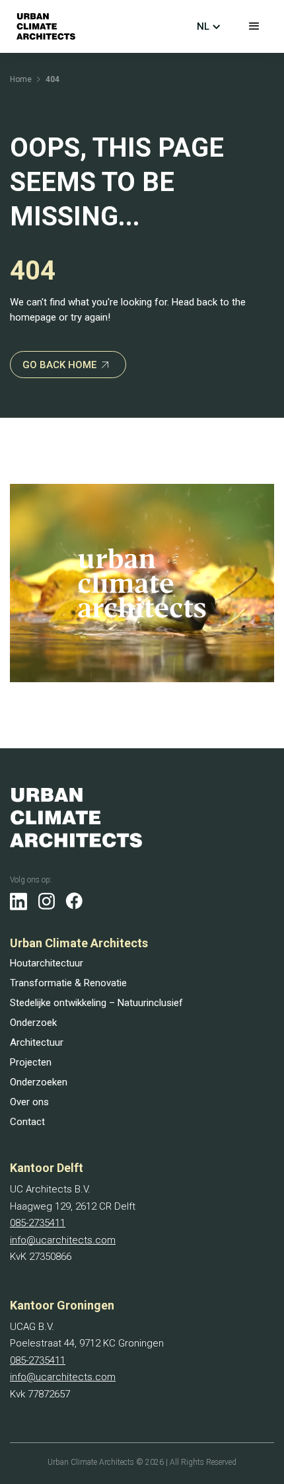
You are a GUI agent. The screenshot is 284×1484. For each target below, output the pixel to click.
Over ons (29, 1102)
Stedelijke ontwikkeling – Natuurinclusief (96, 1003)
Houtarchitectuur (46, 963)
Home (21, 79)
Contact (27, 1122)
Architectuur (36, 1042)
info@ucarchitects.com (63, 1240)
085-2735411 (37, 1223)
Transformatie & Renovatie (68, 983)
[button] (254, 26)
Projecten (31, 1062)
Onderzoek (33, 1023)
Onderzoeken (38, 1082)
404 (52, 79)
